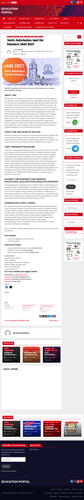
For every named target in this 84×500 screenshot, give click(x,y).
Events (66, 18)
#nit (19, 54)
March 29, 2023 (51, 431)
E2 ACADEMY (7, 27)
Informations (25, 23)
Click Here (8, 279)
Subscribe (71, 186)
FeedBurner (73, 97)
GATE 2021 (53, 320)
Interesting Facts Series (45, 27)
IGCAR (46, 424)
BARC (57, 422)
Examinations (39, 18)
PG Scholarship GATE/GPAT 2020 (17, 320)
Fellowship (27, 36)
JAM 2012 (7, 305)
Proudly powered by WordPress (8, 493)
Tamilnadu (27, 350)
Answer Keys (39, 23)
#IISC (32, 51)
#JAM (38, 51)
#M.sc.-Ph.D (49, 51)
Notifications (24, 18)
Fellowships (54, 18)
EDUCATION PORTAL (15, 481)
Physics (41, 36)
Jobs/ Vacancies (9, 23)
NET (53, 350)
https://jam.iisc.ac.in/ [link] (21, 274)
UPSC (36, 350)
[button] (78, 23)
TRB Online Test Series (23, 27)
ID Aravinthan (19, 49)
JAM (32, 36)
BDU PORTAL (64, 23)
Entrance (16, 36)
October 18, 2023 (11, 431)
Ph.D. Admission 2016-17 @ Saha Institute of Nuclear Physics (47, 307)
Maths (36, 36)
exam (21, 36)
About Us (11, 18)
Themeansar (29, 493)
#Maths (15, 54)
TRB (66, 424)
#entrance (27, 51)
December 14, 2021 (72, 431)
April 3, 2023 (30, 431)
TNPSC (32, 350)
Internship (27, 424)
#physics (23, 54)
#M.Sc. (43, 51)
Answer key (68, 422)
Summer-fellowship (29, 422)
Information (27, 348)
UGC (56, 350)
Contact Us (52, 23)
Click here (8, 277)
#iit (35, 51)
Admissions (10, 36)
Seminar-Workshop (9, 350)
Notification (35, 348)
